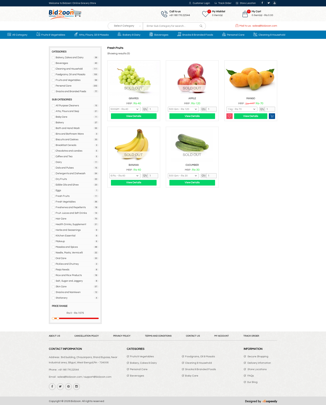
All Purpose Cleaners (76, 105)
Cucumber (192, 165)
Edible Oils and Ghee (76, 184)
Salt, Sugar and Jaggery (76, 281)
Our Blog (252, 382)
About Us (54, 336)
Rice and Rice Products (76, 275)
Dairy (76, 162)
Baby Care (76, 117)
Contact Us (193, 336)
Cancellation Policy (87, 336)
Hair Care (76, 218)
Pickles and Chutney (76, 264)
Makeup (76, 241)
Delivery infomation (259, 363)
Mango (250, 98)
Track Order (224, 3)
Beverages (161, 35)
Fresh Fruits (76, 196)
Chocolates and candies (76, 151)
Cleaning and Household (76, 69)
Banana (134, 165)
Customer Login (201, 3)
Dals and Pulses (76, 167)
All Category (19, 35)
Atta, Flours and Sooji (76, 111)
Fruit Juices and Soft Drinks (76, 213)
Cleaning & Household (271, 35)
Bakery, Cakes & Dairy (143, 363)
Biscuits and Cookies (76, 139)
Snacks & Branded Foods (197, 35)
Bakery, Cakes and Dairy (76, 57)
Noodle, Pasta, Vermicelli (76, 252)
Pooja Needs (76, 269)
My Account (221, 336)
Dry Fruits (76, 179)
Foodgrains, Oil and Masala (76, 74)
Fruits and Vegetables (76, 80)
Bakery (76, 122)
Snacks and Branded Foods (76, 91)
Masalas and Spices (76, 247)
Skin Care (76, 286)
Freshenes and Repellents (76, 207)
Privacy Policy (121, 336)
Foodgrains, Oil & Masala (200, 356)
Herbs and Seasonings (76, 230)
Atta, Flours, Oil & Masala (93, 35)
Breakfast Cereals (76, 145)
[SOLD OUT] (133, 78)
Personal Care (235, 35)
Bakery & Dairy (131, 35)
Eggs (76, 190)
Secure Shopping (257, 356)
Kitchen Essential (76, 235)
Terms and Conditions (158, 336)
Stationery (76, 298)
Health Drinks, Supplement (76, 224)
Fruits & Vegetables (53, 35)
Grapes (133, 98)
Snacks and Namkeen (76, 292)
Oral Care (76, 258)
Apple (192, 98)
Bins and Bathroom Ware (76, 134)
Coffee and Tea (76, 156)
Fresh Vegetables (76, 201)
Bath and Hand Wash (76, 128)
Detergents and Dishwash (76, 173)
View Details (133, 116)
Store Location (247, 3)
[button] (260, 13)
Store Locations (257, 369)
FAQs (250, 375)
